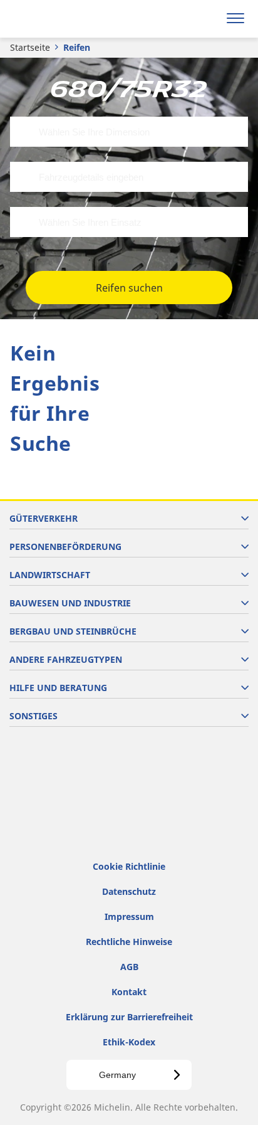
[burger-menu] (235, 19)
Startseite (30, 47)
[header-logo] (59, 19)
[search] (206, 19)
